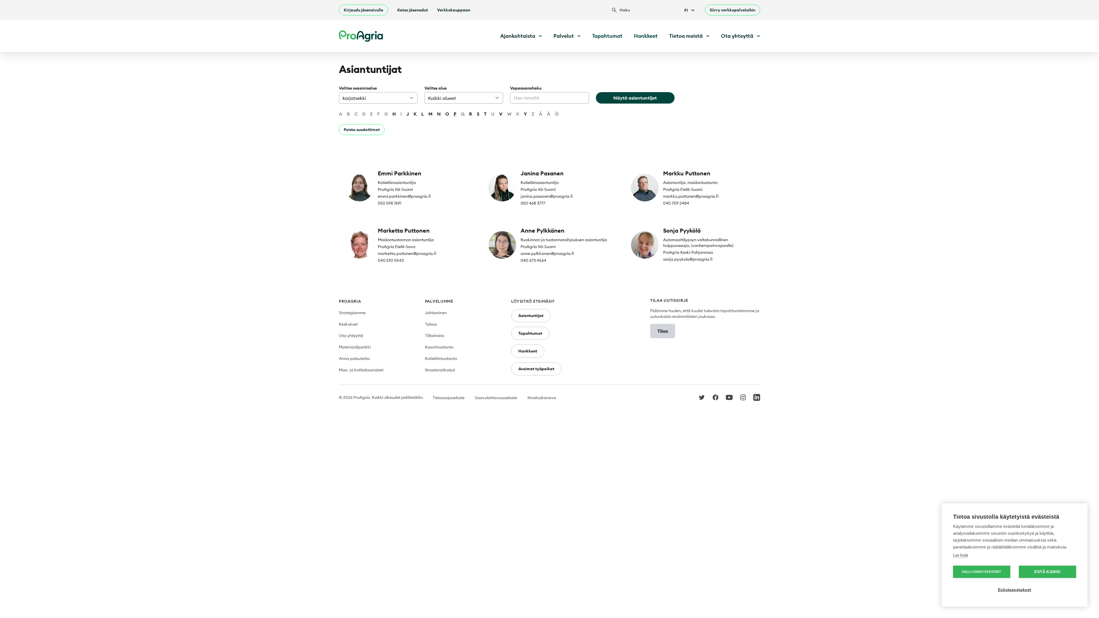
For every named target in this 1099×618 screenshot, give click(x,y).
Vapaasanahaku (525, 88)
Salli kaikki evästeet (981, 571)
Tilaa (662, 331)
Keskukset (348, 324)
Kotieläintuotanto (441, 358)
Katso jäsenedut (412, 10)
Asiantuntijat (530, 315)
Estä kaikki (1047, 572)
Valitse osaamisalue (358, 88)
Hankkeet (646, 36)
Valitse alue (435, 88)
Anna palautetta (354, 358)
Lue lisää (960, 555)
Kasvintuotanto (439, 347)
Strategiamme (352, 312)
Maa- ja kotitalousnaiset (361, 370)
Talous (431, 324)
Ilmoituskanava (541, 397)
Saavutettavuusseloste (496, 397)
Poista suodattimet (362, 129)
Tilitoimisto (434, 335)
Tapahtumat (607, 36)
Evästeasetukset (1014, 590)
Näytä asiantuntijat (635, 98)
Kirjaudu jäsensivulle (363, 10)
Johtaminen (436, 312)
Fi (686, 10)
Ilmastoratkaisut (440, 370)
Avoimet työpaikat (536, 368)
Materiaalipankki (355, 347)
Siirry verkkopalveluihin (732, 10)
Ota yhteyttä (351, 335)
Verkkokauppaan (453, 10)
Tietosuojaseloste (448, 397)
